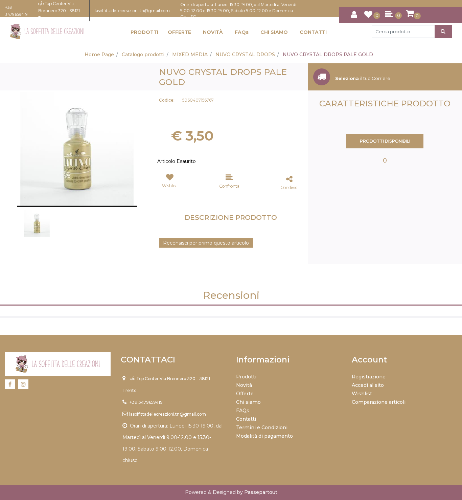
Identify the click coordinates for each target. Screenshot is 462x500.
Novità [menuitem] (244, 385)
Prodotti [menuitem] (246, 377)
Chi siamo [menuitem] (248, 402)
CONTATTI (313, 32)
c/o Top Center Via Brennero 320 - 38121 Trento (59, 10)
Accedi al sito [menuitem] (368, 385)
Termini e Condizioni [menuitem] (261, 427)
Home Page (99, 54)
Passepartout (260, 492)
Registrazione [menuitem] (369, 377)
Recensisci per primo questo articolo (206, 243)
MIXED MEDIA (190, 54)
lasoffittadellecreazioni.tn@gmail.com (132, 10)
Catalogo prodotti (143, 54)
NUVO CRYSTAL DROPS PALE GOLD (328, 54)
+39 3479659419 (146, 402)
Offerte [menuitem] (245, 394)
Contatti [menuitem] (246, 419)
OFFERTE (179, 32)
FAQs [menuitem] (242, 411)
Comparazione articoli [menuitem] (379, 402)
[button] (443, 31)
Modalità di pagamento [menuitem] (264, 436)
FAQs (242, 32)
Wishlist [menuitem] (362, 394)
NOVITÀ (213, 32)
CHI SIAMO (274, 32)
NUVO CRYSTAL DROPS (245, 54)
